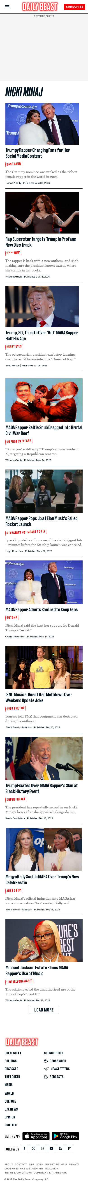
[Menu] (11, 7)
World (9, 1093)
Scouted (11, 1125)
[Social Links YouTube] (51, 1149)
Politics (11, 1061)
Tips (32, 1164)
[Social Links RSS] (60, 1149)
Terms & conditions (18, 1172)
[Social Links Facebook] (24, 1149)
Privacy (74, 1164)
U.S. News (11, 1109)
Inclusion (51, 1168)
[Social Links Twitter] (33, 1149)
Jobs (39, 1164)
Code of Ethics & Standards (24, 1168)
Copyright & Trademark (50, 1172)
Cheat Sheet (13, 1053)
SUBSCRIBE (74, 6)
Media (8, 1085)
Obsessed (11, 1069)
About (9, 1164)
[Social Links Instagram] (42, 1149)
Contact (21, 1164)
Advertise (52, 1164)
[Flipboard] (69, 1149)
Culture (10, 1101)
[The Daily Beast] (40, 7)
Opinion (10, 1117)
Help (64, 1164)
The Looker (12, 1077)
